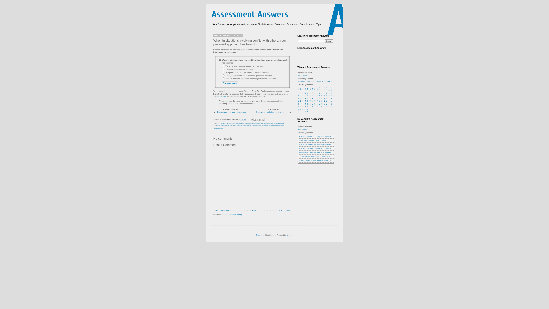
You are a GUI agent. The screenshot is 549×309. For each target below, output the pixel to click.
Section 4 (223, 123)
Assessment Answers (250, 14)
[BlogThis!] (254, 119)
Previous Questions (221, 211)
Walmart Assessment (252, 123)
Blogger (290, 235)
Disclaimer (260, 235)
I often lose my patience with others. (312, 140)
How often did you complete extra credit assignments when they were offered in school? (333, 148)
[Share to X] (257, 119)
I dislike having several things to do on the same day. (319, 160)
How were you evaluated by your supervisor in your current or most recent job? (329, 137)
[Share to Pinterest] (263, 119)
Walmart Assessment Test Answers (248, 125)
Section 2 (310, 82)
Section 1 (301, 82)
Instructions (302, 75)
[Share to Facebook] (260, 119)
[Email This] (252, 119)
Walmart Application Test (235, 123)
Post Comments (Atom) (233, 215)
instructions (222, 96)
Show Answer (230, 83)
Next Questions (285, 211)
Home (254, 211)
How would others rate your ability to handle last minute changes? (324, 144)
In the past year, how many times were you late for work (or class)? (324, 157)
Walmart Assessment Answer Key (272, 123)
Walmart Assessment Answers (225, 125)
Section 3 (319, 82)
